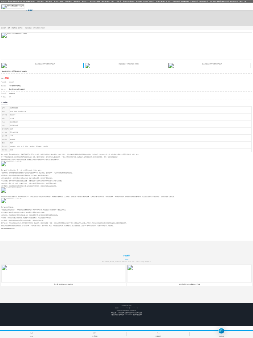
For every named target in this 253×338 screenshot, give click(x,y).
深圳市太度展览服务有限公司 (123, 310)
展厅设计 (20, 28)
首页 (9, 28)
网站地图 (139, 313)
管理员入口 (133, 313)
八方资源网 (121, 313)
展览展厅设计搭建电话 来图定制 (63, 284)
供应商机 (14, 28)
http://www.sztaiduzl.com (7, 228)
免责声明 (127, 313)
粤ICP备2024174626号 (132, 308)
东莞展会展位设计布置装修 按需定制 (189, 284)
